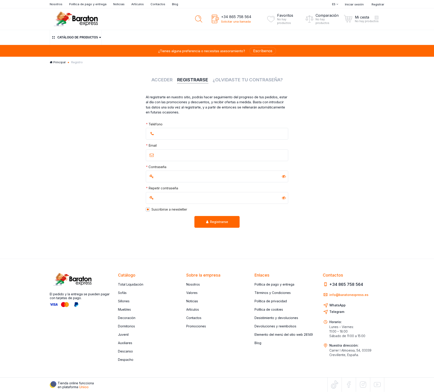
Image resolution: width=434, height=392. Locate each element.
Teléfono (154, 124)
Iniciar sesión (354, 4)
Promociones (196, 326)
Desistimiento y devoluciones (276, 318)
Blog (175, 4)
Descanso (125, 351)
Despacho (125, 359)
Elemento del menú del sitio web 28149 (284, 334)
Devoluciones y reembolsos (275, 326)
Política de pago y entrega (87, 4)
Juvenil (123, 334)
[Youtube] (377, 384)
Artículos (137, 4)
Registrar (378, 4)
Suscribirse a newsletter (169, 209)
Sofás (122, 293)
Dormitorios (126, 326)
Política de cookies (269, 309)
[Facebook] (349, 385)
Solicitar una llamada (236, 21)
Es (334, 4)
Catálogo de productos (77, 37)
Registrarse (219, 222)
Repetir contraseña (162, 188)
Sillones (124, 301)
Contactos (158, 4)
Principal (59, 62)
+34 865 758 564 (236, 16)
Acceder (162, 79)
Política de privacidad (271, 301)
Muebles (124, 309)
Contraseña (156, 167)
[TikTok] (335, 385)
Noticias (119, 4)
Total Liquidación (130, 284)
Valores (192, 293)
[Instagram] (363, 385)
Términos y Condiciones (273, 293)
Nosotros (56, 4)
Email (151, 145)
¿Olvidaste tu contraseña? (248, 79)
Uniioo (84, 387)
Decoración (126, 318)
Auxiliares (125, 343)
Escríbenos (262, 51)
